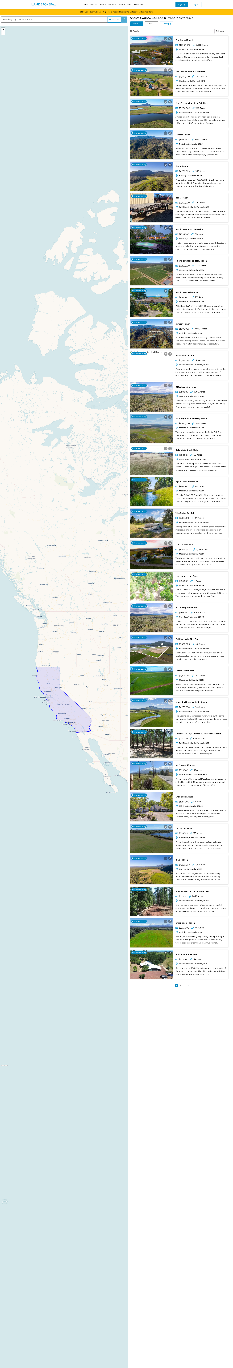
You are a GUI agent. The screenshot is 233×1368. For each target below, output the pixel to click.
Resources (139, 5)
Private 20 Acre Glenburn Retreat (192, 891)
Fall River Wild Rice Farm (187, 639)
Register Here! (146, 12)
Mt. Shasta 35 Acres (185, 765)
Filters (166, 24)
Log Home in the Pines (186, 576)
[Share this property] (170, 38)
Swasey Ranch (182, 135)
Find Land (89, 5)
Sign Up (181, 5)
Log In (196, 5)
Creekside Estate (184, 797)
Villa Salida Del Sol (184, 355)
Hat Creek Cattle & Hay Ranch (190, 72)
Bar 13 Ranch (181, 198)
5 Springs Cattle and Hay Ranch (191, 261)
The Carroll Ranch (184, 40)
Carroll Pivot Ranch (184, 671)
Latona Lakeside (183, 828)
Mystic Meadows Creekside (189, 229)
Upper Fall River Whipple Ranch (191, 702)
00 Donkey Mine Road (186, 608)
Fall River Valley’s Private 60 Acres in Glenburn (198, 734)
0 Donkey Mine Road (185, 387)
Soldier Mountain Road (186, 954)
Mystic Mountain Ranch (187, 292)
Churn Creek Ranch (185, 923)
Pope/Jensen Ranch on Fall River (191, 103)
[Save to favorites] (165, 38)
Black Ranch (181, 166)
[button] (3, 29)
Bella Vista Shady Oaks (186, 450)
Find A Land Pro (108, 5)
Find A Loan (125, 5)
